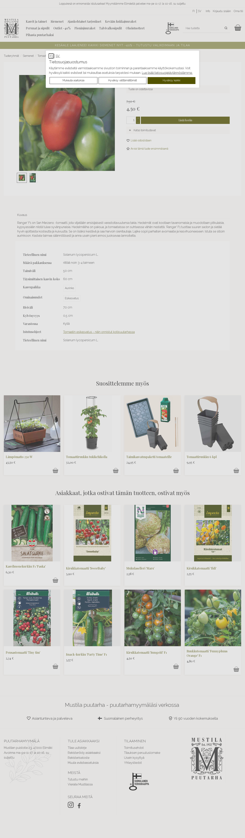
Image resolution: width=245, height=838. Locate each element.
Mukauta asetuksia (73, 80)
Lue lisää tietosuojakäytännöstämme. (167, 73)
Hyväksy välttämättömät (122, 80)
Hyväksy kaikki (171, 80)
